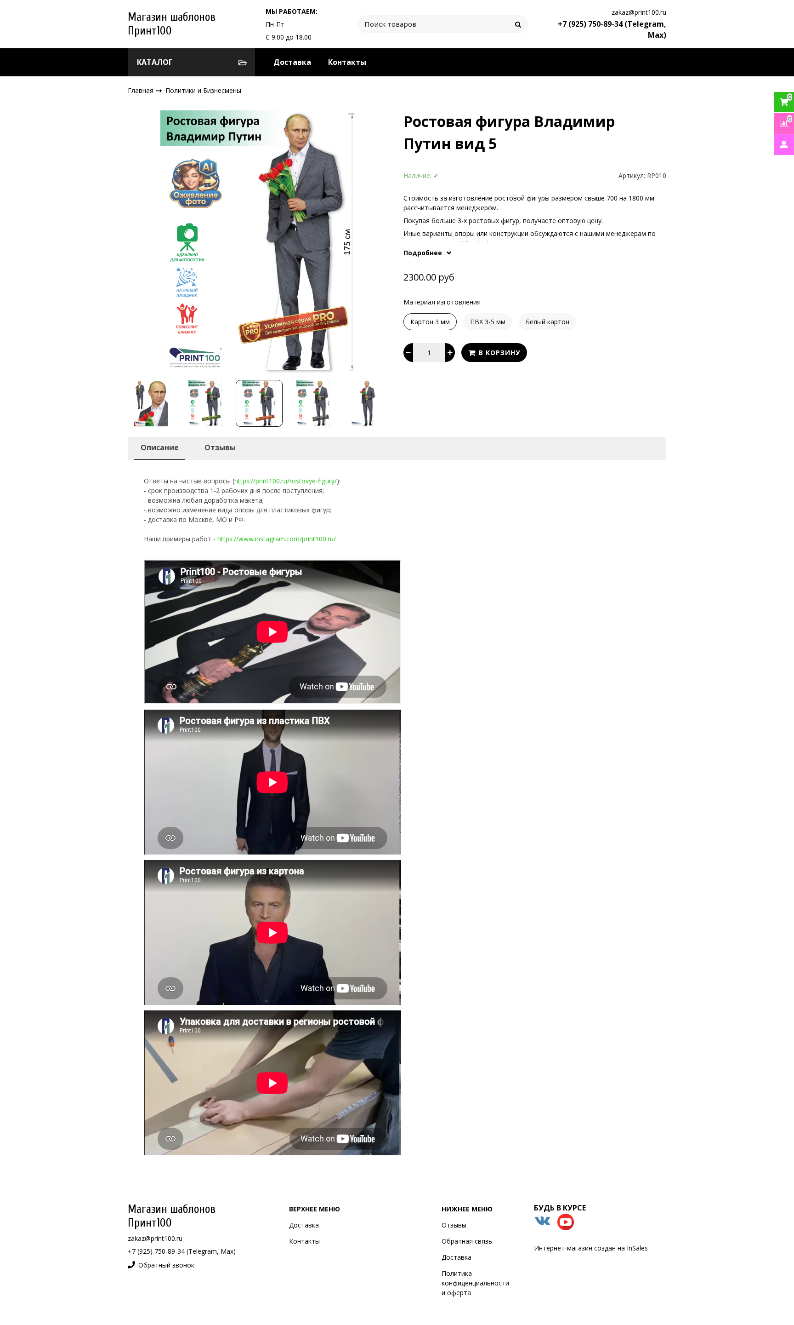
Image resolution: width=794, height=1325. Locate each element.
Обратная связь (467, 1241)
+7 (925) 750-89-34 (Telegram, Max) (182, 1251)
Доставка (292, 62)
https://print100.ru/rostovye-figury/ (285, 480)
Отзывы (454, 1225)
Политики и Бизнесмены (203, 90)
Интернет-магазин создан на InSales (591, 1248)
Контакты (347, 62)
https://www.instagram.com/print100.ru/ (276, 538)
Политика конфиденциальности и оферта (475, 1283)
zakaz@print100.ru (639, 12)
